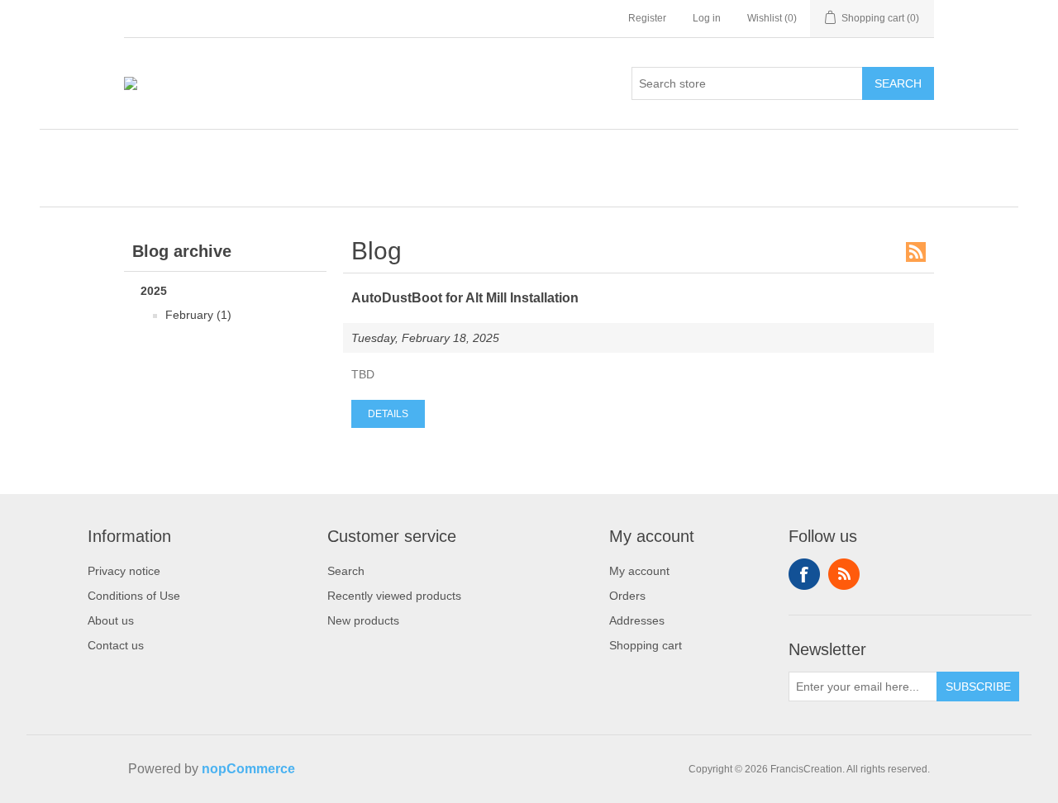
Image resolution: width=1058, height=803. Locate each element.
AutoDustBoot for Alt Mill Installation (465, 298)
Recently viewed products (394, 595)
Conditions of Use (134, 595)
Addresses (637, 620)
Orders (627, 595)
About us (111, 620)
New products (363, 620)
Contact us (116, 645)
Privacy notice (124, 570)
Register (647, 18)
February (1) (198, 314)
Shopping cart (645, 645)
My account (639, 570)
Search (898, 83)
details (388, 414)
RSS (916, 252)
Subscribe (978, 686)
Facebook (804, 574)
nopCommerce (248, 769)
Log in (707, 18)
